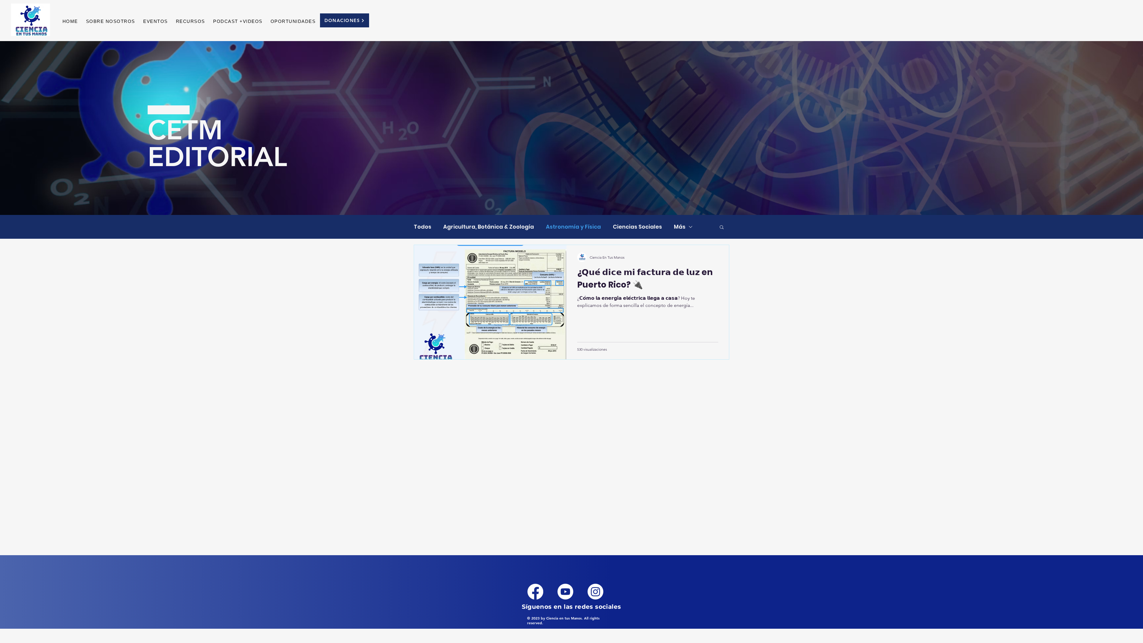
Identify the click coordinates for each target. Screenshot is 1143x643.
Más (680, 227)
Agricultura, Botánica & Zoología (488, 227)
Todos (422, 227)
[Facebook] (535, 592)
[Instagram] (595, 592)
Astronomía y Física (573, 227)
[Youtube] (565, 592)
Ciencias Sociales (637, 227)
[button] (190, 21)
